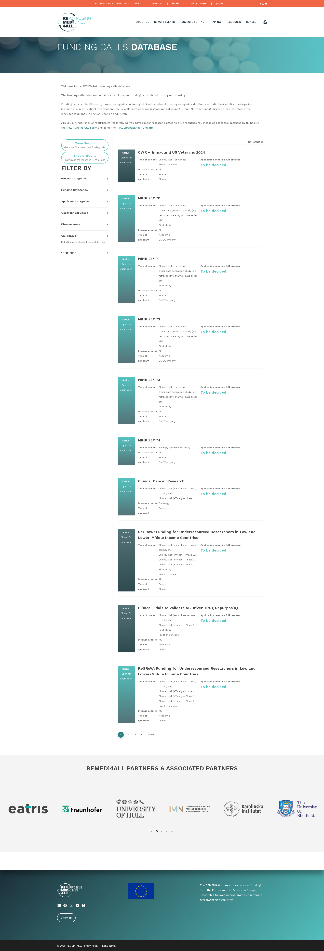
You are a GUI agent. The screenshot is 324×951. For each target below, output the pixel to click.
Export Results (85, 157)
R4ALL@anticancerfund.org (135, 127)
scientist (157, 3)
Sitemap (66, 917)
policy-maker (198, 3)
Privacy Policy (90, 945)
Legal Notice (109, 945)
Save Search (85, 145)
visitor (138, 3)
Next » (151, 735)
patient (220, 3)
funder (176, 3)
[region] (162, 807)
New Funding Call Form (81, 127)
